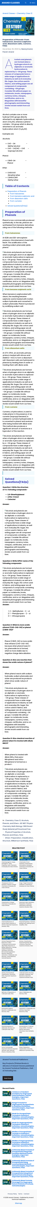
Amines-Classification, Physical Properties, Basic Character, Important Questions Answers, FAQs (26, 943)
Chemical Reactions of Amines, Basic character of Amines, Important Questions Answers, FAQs (10, 924)
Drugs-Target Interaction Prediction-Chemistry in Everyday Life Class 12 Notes (26, 884)
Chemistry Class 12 (24, 13)
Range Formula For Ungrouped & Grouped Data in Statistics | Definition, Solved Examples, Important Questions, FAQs (23, 1106)
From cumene (16, 201)
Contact (26, 1194)
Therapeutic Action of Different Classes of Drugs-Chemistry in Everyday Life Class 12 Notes (9, 885)
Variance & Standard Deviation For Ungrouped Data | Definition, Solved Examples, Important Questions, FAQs (22, 1095)
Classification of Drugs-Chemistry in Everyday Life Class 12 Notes (9, 904)
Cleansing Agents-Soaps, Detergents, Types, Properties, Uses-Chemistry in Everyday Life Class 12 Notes (10, 864)
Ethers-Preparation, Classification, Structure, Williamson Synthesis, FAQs (26, 1049)
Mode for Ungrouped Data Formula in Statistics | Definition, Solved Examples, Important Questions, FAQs (23, 1125)
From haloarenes (17, 194)
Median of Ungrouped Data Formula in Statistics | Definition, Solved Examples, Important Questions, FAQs (23, 1143)
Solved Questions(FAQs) (17, 206)
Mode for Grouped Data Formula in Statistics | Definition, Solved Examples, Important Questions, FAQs (23, 1116)
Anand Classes (9, 13)
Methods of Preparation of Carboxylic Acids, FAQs (9, 992)
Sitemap (18, 1203)
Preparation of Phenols (16, 191)
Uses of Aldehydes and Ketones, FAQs (25, 992)
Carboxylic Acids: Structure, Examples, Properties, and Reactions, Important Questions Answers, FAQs (26, 975)
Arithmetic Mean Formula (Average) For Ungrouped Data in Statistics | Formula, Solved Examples (22, 1183)
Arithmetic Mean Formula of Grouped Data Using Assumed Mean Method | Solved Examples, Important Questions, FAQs (23, 1164)
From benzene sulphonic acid (22, 196)
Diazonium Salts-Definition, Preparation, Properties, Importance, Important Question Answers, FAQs (26, 905)
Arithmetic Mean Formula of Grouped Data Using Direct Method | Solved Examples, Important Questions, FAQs (23, 1174)
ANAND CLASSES (11, 2)
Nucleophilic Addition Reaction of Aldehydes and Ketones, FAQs (9, 1010)
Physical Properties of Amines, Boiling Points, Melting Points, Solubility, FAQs (27, 923)
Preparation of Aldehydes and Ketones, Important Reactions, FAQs (27, 1010)
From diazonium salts (19, 198)
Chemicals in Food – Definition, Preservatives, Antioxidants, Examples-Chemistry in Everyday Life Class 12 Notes (26, 865)
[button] (25, 3)
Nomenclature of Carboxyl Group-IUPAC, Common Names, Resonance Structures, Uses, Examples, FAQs (26, 1029)
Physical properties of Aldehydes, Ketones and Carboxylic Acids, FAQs (8, 1028)
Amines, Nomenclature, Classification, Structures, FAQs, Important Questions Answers (9, 975)
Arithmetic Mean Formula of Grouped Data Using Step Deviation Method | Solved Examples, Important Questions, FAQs (23, 1153)
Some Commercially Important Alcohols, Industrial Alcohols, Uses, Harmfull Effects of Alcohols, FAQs (9, 1050)
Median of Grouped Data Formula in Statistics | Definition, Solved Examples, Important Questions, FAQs (23, 1134)
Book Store (7, 1078)
